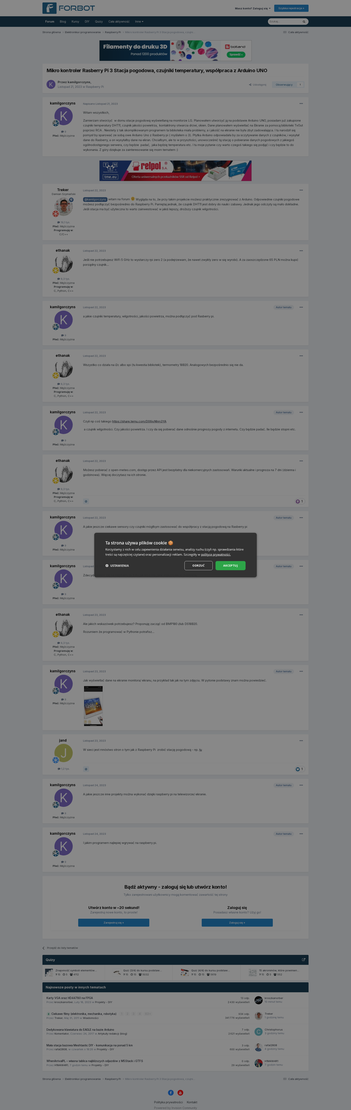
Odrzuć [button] (198, 565)
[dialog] (175, 555)
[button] (117, 565)
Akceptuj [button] (230, 565)
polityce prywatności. (216, 554)
